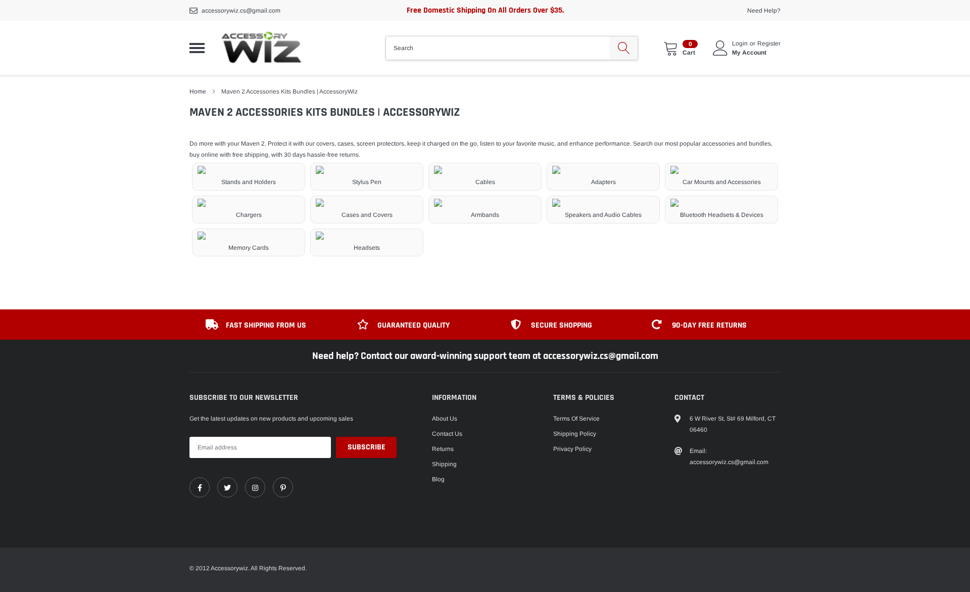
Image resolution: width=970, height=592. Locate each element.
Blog (438, 479)
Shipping (444, 464)
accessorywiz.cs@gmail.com (241, 10)
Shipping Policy (574, 433)
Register (769, 43)
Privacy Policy (572, 448)
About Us (444, 418)
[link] (199, 487)
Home (197, 91)
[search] (624, 48)
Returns (443, 448)
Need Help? (764, 10)
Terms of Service (576, 418)
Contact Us (447, 433)
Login (740, 43)
